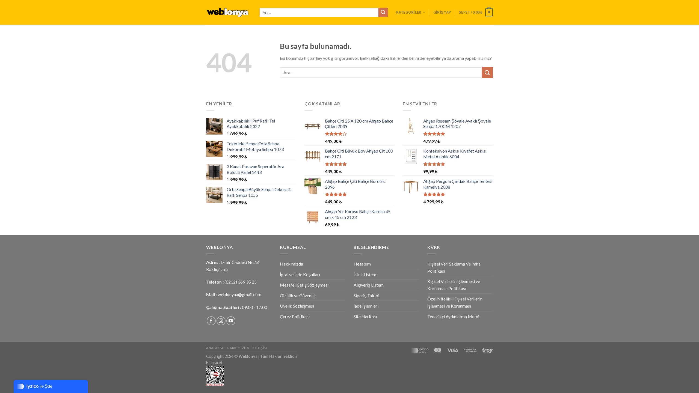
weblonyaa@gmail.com (239, 294)
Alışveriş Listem (369, 284)
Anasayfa (215, 348)
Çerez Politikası (295, 316)
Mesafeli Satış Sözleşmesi (304, 284)
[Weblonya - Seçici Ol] (228, 12)
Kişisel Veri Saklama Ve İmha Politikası (454, 267)
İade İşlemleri (366, 305)
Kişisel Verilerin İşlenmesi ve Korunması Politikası (453, 285)
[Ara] (383, 12)
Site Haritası (365, 316)
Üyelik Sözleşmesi (297, 305)
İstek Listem (365, 274)
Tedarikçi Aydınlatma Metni (453, 316)
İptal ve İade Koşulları (300, 274)
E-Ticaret (214, 362)
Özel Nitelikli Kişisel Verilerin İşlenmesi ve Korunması (454, 302)
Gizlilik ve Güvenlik (298, 295)
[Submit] (487, 72)
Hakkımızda (291, 263)
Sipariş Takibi (366, 295)
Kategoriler (409, 12)
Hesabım (362, 263)
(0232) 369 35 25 (240, 281)
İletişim (260, 348)
